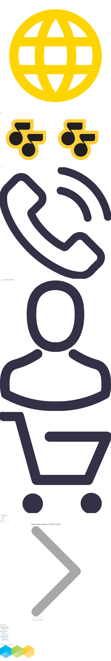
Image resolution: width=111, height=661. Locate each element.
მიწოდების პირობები (5, 515)
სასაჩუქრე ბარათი (4, 516)
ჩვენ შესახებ (3, 514)
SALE (2, 517)
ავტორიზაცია (2, 411)
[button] (5, 166)
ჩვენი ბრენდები (4, 633)
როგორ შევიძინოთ (4, 637)
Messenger (6, 629)
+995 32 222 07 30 (9, 279)
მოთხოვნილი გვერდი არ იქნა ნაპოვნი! (37, 616)
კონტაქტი (3, 518)
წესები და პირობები (4, 638)
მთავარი (32, 525)
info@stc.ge (7, 628)
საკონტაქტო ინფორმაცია (5, 634)
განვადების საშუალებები (5, 640)
